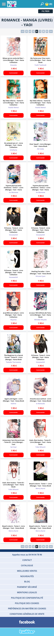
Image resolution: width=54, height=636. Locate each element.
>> (51, 31)
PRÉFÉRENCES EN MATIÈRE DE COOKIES (27, 608)
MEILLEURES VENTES (27, 571)
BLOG (27, 581)
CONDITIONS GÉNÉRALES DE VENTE (27, 614)
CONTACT (27, 560)
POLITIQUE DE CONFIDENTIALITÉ (27, 597)
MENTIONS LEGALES (27, 592)
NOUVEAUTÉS (27, 576)
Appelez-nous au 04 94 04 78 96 (27, 554)
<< (22, 31)
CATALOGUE (27, 565)
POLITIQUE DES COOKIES (27, 603)
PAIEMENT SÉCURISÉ (27, 587)
